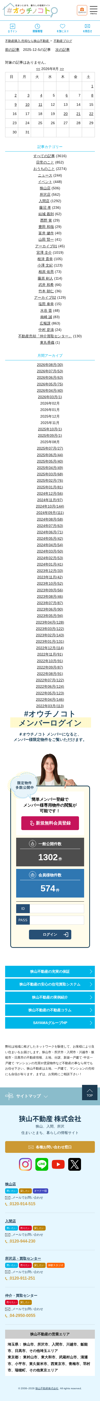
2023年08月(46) (50, 596)
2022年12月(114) (50, 648)
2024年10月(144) (50, 506)
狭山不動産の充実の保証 (50, 971)
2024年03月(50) (50, 551)
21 (78, 114)
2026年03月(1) (50, 397)
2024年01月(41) (50, 564)
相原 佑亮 (46, 272)
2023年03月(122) (50, 629)
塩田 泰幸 (46, 304)
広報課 (45, 323)
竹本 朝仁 (46, 291)
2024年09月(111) (50, 513)
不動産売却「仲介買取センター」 (45, 336)
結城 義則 (46, 214)
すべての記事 (44, 156)
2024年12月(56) (50, 493)
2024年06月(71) (50, 532)
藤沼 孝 (45, 207)
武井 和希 (46, 285)
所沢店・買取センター (23, 1258)
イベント (45, 182)
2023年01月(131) (50, 641)
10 (27, 104)
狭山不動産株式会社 (46, 1388)
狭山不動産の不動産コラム (50, 1010)
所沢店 (45, 194)
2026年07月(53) (50, 371)
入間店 (44, 201)
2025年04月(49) (50, 468)
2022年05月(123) (50, 693)
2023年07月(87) (50, 603)
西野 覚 (46, 220)
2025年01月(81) (50, 487)
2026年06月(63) (50, 377)
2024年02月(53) (50, 558)
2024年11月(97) (50, 500)
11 (40, 104)
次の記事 (62, 50)
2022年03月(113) (50, 706)
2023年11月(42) (50, 577)
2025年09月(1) (50, 435)
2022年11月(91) (50, 654)
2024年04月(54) (50, 545)
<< (38, 69)
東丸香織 (47, 342)
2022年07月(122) (50, 680)
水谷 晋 (46, 310)
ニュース (45, 175)
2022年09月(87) (50, 667)
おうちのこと (44, 169)
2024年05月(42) (50, 538)
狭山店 (45, 188)
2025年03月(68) (50, 474)
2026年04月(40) (50, 390)
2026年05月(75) (50, 384)
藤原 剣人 (45, 278)
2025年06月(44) (50, 455)
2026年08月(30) (50, 365)
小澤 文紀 (45, 265)
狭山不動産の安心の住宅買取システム (50, 984)
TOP (90, 1095)
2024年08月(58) (50, 519)
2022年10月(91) (50, 661)
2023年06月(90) (50, 609)
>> (62, 69)
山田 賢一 (46, 239)
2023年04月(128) (50, 622)
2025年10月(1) (50, 429)
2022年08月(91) (50, 674)
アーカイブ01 (46, 246)
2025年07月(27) (50, 448)
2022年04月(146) (50, 699)
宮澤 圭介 (44, 252)
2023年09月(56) (50, 590)
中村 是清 (46, 330)
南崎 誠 (46, 317)
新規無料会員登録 (53, 823)
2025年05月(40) (50, 461)
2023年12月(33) (50, 571)
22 (91, 114)
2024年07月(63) (50, 526)
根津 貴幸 (45, 259)
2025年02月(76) (50, 480)
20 (66, 114)
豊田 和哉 (46, 227)
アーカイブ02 (45, 297)
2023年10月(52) (50, 583)
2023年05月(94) (50, 616)
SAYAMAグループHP (50, 1023)
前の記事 (12, 50)
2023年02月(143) (50, 635)
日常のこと (45, 162)
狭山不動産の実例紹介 (50, 997)
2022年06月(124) (50, 686)
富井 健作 (46, 233)
